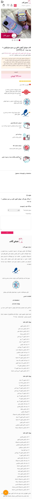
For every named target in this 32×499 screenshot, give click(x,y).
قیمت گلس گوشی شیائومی (22, 425)
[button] (19, 40)
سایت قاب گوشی (24, 344)
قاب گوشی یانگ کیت (23, 383)
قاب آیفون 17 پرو (24, 339)
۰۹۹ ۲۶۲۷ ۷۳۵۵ (16, 304)
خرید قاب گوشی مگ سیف (22, 360)
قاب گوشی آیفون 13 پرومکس (21, 453)
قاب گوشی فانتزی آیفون (22, 439)
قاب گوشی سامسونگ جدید (22, 350)
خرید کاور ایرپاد (24, 450)
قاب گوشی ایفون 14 (23, 398)
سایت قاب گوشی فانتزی (22, 406)
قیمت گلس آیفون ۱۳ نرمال (22, 417)
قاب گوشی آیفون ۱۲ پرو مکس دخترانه (19, 371)
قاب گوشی (23, 254)
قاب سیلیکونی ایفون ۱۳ (23, 366)
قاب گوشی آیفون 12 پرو (22, 401)
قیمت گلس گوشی (24, 422)
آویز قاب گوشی (24, 412)
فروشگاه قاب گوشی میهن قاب (24, 251)
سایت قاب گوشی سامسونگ (22, 460)
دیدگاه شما (28, 213)
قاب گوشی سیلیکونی (23, 447)
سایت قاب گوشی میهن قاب (12, 493)
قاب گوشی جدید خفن (23, 329)
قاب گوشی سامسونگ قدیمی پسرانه (20, 487)
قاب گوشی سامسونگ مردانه (22, 482)
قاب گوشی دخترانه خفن (22, 331)
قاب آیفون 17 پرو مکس (22, 336)
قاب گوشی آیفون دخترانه (22, 466)
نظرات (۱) (28, 195)
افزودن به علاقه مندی (24, 85)
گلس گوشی (17, 254)
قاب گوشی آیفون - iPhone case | (11, 53)
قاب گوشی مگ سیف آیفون (22, 363)
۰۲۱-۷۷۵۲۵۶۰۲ (16, 300)
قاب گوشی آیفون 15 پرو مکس (21, 388)
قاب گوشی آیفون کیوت (23, 471)
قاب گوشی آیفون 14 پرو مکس (21, 391)
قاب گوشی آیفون (24, 326)
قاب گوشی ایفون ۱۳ (23, 355)
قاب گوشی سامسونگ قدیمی (21, 484)
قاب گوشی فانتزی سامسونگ (21, 442)
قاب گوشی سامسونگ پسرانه (21, 428)
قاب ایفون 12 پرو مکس (22, 393)
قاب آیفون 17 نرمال (23, 342)
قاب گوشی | (22, 53)
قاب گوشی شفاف (24, 409)
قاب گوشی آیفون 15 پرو (22, 396)
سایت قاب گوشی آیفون (22, 458)
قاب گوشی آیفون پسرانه (22, 468)
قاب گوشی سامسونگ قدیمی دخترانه (20, 490)
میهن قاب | (28, 53)
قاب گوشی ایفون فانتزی (22, 476)
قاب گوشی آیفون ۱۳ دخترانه (22, 358)
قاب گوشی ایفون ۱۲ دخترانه (22, 420)
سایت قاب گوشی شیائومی (22, 463)
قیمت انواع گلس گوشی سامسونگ (20, 414)
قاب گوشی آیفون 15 (23, 385)
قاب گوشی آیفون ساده (23, 474)
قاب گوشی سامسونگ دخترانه (21, 479)
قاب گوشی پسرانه (24, 334)
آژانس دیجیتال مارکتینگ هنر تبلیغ (10, 496)
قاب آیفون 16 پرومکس (23, 347)
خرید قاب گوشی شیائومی (22, 352)
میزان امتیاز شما (27, 210)
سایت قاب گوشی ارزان (23, 404)
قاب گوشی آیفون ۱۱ (23, 455)
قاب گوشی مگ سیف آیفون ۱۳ (21, 368)
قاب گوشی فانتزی (24, 437)
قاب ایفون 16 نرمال (23, 380)
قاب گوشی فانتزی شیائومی (22, 445)
